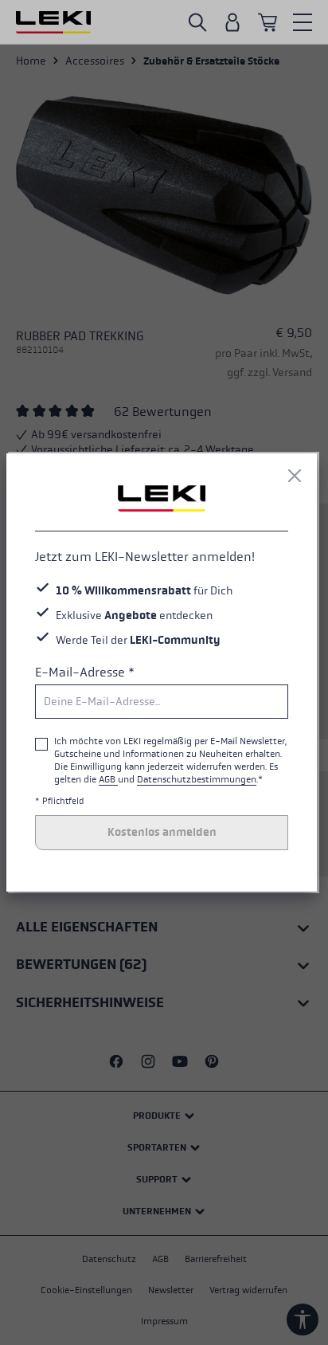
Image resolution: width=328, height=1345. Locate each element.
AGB (108, 779)
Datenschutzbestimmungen (196, 779)
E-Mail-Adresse (85, 672)
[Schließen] (294, 475)
